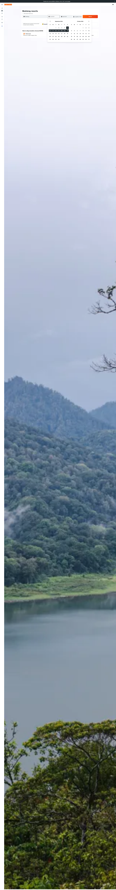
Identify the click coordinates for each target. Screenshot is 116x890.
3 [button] (61, 27)
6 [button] (77, 30)
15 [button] (55, 33)
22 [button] (55, 36)
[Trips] (2, 22)
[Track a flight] (2, 19)
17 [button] (61, 33)
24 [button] (61, 36)
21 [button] (80, 36)
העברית (68, 1)
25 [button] (64, 36)
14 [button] (80, 33)
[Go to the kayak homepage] (8, 4)
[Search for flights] (2, 8)
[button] (114, 1)
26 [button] (67, 36)
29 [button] (55, 39)
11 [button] (64, 30)
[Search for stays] (2, 11)
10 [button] (61, 30)
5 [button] (67, 27)
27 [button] (50, 39)
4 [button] (64, 27)
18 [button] (64, 33)
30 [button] (58, 39)
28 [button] (53, 39)
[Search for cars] (2, 13)
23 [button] (58, 36)
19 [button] (67, 33)
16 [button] (58, 33)
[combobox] (36, 16)
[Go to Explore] (2, 16)
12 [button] (67, 30)
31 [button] (88, 39)
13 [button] (50, 33)
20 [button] (50, 36)
